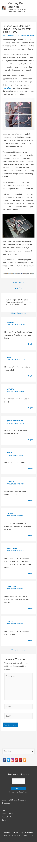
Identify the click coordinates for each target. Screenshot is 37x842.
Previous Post (18, 282)
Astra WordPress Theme (23, 835)
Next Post (18, 288)
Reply (30, 344)
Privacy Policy (7, 814)
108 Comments (8, 35)
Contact (5, 820)
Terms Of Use (7, 817)
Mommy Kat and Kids (16, 5)
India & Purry (7, 88)
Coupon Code (21, 35)
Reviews (30, 35)
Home (4, 811)
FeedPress (23, 792)
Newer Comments (18, 313)
